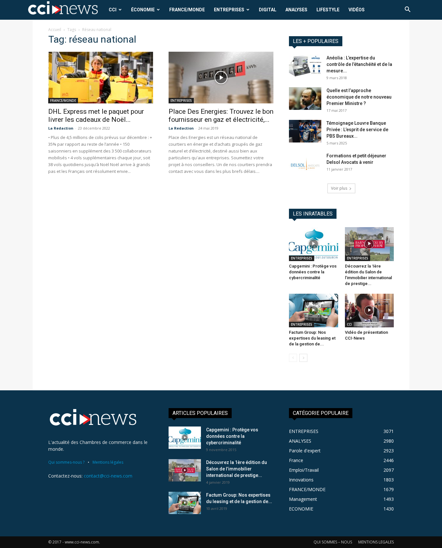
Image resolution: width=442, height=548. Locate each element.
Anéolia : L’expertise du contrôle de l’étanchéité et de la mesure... (359, 64)
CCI (112, 9)
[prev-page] (293, 358)
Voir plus (339, 188)
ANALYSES (296, 9)
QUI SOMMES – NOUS (333, 542)
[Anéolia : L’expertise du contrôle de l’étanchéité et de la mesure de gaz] (305, 66)
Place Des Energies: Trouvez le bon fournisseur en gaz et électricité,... (221, 115)
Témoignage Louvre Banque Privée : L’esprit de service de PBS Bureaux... (357, 130)
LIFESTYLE (327, 9)
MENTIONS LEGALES (376, 542)
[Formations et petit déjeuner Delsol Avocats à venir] (305, 164)
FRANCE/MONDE (187, 9)
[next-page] (303, 358)
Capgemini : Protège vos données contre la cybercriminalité (313, 272)
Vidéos (356, 9)
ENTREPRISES (229, 9)
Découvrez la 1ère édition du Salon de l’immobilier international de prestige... (236, 469)
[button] (407, 10)
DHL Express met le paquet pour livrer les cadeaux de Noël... (96, 115)
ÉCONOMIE (143, 9)
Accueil (54, 29)
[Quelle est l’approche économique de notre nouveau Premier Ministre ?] (305, 98)
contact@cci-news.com (108, 476)
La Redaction (60, 128)
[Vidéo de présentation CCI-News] (369, 310)
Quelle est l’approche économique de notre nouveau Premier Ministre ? (359, 97)
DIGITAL (267, 9)
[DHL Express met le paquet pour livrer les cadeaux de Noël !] (100, 77)
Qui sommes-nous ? (66, 462)
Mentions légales (108, 462)
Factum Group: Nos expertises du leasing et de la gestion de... (312, 338)
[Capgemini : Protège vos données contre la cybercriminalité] (313, 244)
